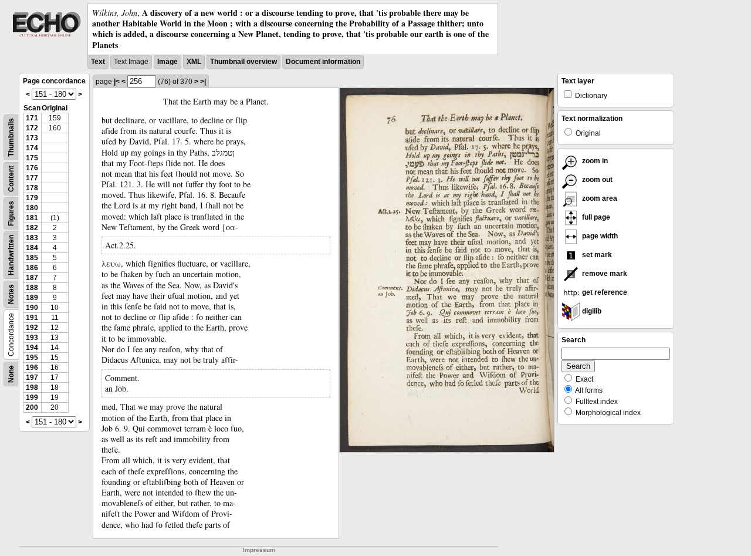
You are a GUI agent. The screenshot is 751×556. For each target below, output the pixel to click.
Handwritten (11, 255)
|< (117, 81)
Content (11, 179)
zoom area (598, 198)
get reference (603, 292)
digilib (590, 311)
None (11, 374)
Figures (11, 213)
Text (98, 62)
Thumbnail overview (243, 62)
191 (32, 318)
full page (595, 217)
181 (32, 218)
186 (32, 268)
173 (32, 138)
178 (32, 188)
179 (32, 198)
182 (32, 228)
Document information (323, 62)
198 (32, 387)
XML (194, 62)
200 (32, 407)
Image (167, 62)
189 (32, 298)
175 (32, 158)
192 (32, 328)
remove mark (603, 273)
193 (32, 337)
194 (32, 347)
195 (32, 357)
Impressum (259, 550)
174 (32, 148)
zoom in (594, 161)
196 (32, 367)
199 (32, 397)
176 (32, 168)
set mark (596, 255)
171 (32, 118)
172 (32, 128)
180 (32, 208)
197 (32, 377)
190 (32, 308)
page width (599, 236)
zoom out (596, 180)
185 (32, 258)
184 (32, 248)
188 (32, 288)
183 (32, 238)
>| (203, 81)
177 (32, 178)
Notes (11, 294)
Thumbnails (11, 137)
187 (32, 278)
